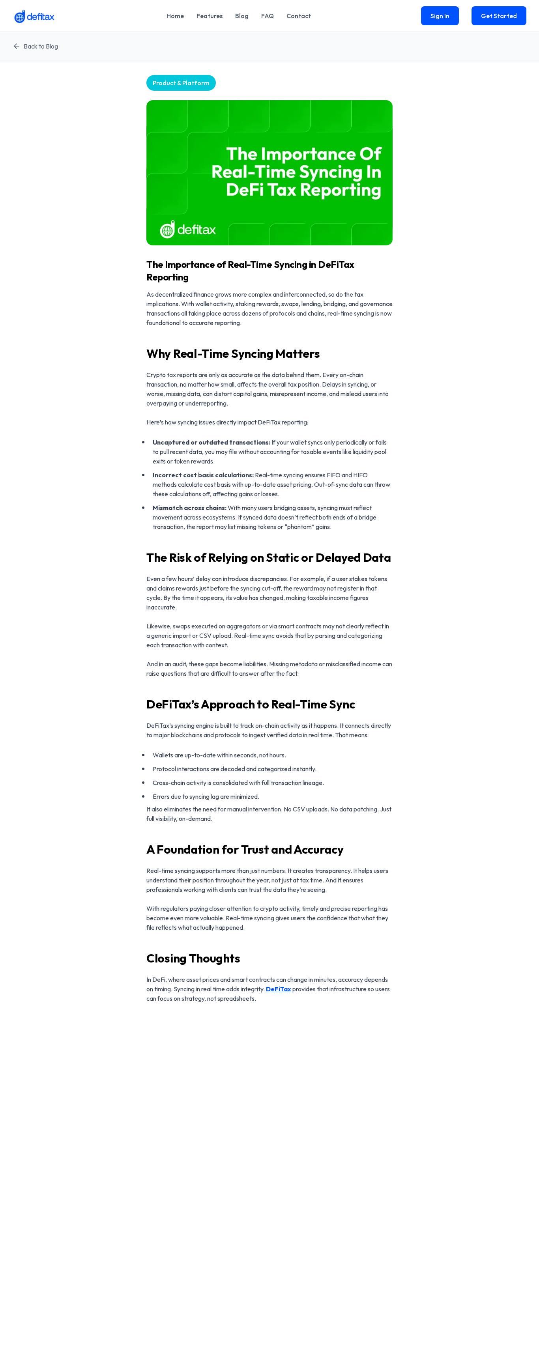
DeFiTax (278, 989)
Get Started (499, 16)
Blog (242, 16)
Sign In (439, 16)
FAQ (267, 16)
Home (175, 16)
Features (210, 16)
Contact (298, 16)
